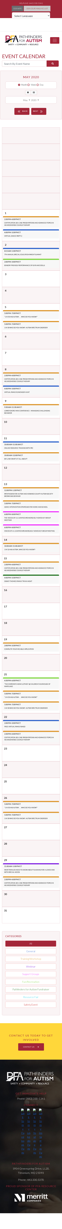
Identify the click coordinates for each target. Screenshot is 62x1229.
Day (41, 84)
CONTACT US (29, 1047)
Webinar (31, 966)
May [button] (25, 100)
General (30, 951)
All (30, 943)
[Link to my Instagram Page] (40, 1134)
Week (33, 84)
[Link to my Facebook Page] (22, 1132)
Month (24, 84)
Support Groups (30, 974)
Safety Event (31, 1004)
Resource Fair (31, 997)
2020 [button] (34, 100)
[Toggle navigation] (54, 40)
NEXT (38, 111)
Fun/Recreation (30, 981)
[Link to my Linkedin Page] (28, 1130)
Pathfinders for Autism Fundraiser (30, 989)
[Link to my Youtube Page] (34, 1132)
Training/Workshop (31, 958)
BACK (22, 111)
